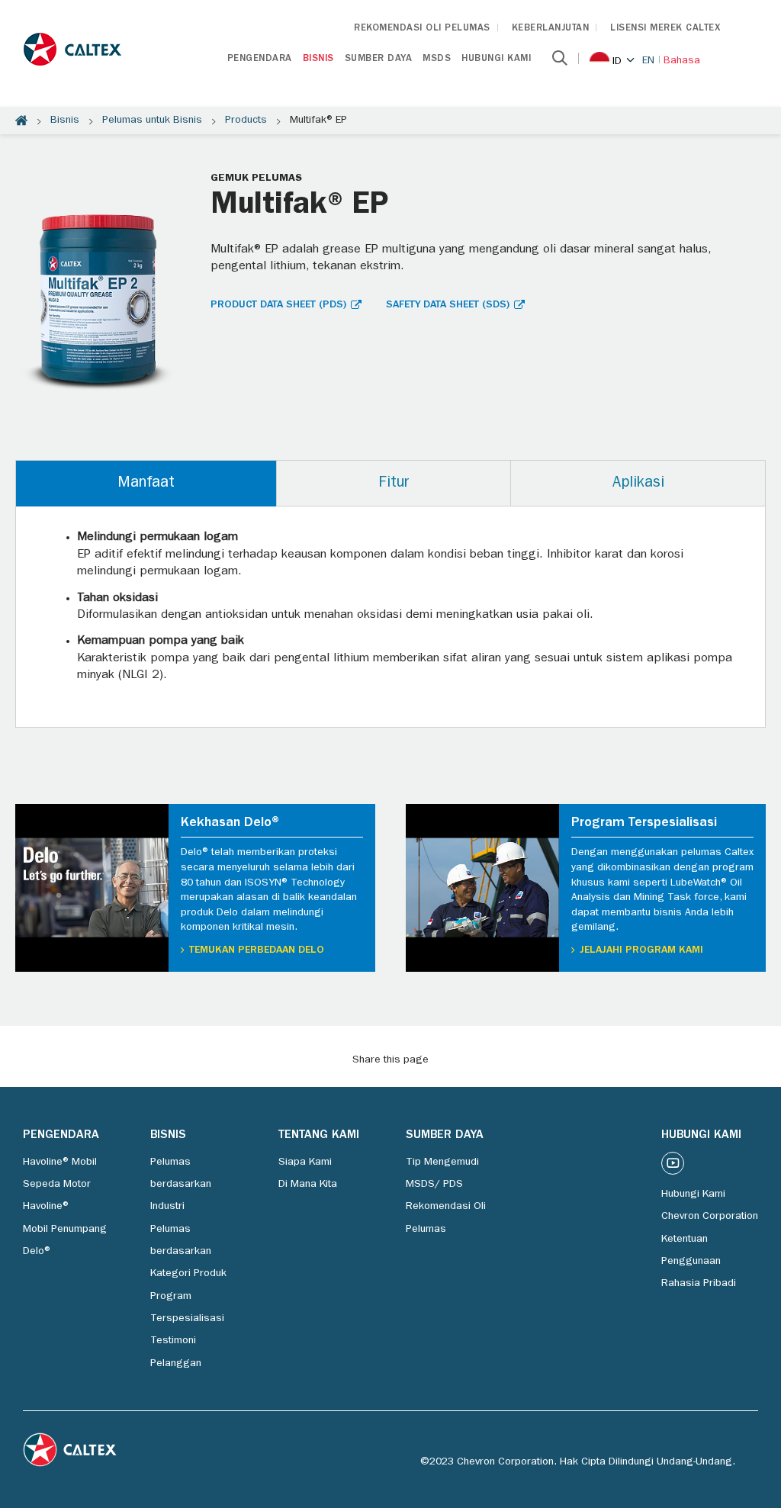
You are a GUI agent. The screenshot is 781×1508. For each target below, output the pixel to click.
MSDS (437, 59)
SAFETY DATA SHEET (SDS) (447, 305)
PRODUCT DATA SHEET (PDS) (278, 305)
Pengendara (259, 59)
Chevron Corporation (709, 1216)
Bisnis (318, 59)
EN (648, 61)
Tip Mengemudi (442, 1162)
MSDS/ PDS (434, 1184)
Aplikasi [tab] (638, 483)
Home (21, 120)
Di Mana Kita (307, 1184)
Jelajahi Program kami (641, 950)
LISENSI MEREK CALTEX (665, 29)
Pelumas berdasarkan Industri (180, 1185)
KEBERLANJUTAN (551, 29)
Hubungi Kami (496, 59)
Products (246, 120)
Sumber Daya (379, 59)
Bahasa (682, 61)
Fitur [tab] (393, 483)
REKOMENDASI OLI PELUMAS (422, 29)
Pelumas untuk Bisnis (152, 120)
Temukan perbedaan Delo (256, 950)
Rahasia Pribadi (698, 1283)
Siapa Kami (305, 1162)
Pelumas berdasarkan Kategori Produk (188, 1252)
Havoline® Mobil (60, 1162)
